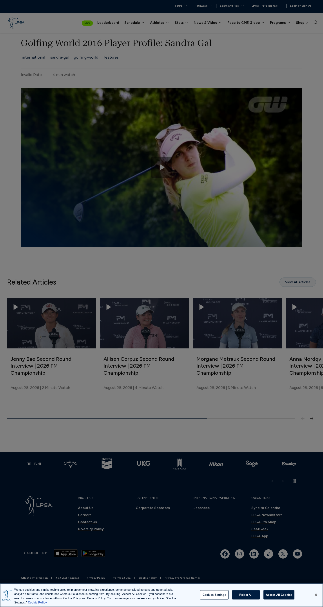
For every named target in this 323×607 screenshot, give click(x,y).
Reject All (245, 594)
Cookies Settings (214, 594)
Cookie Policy (37, 602)
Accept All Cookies (279, 594)
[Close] (316, 595)
